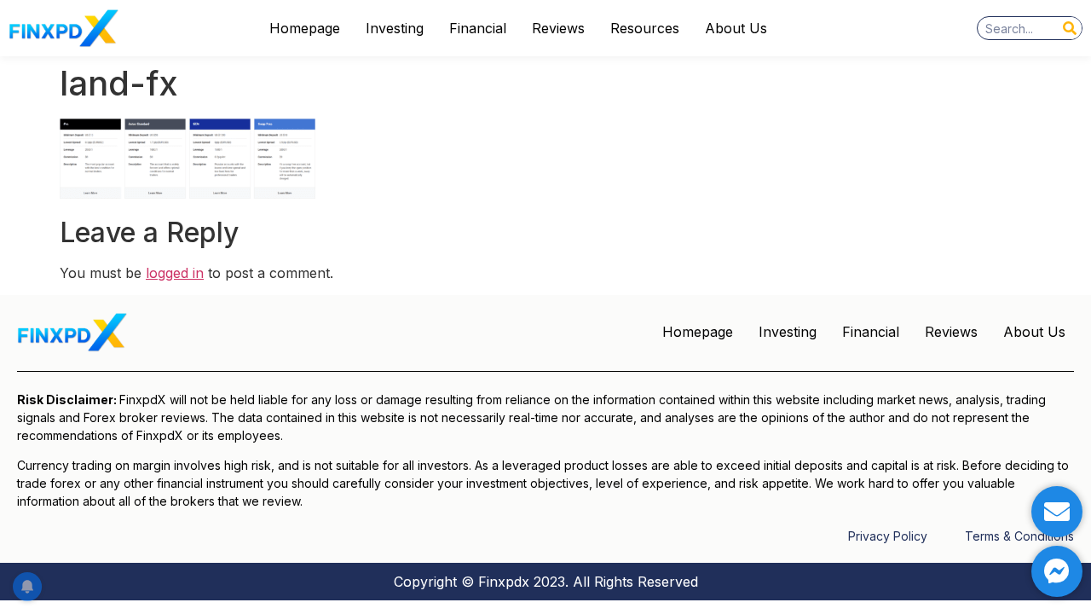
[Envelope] (1056, 511)
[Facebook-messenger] (1056, 571)
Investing (395, 28)
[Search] (1070, 28)
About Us (736, 28)
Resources (644, 28)
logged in (175, 272)
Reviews (558, 28)
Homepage (304, 28)
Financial (477, 28)
